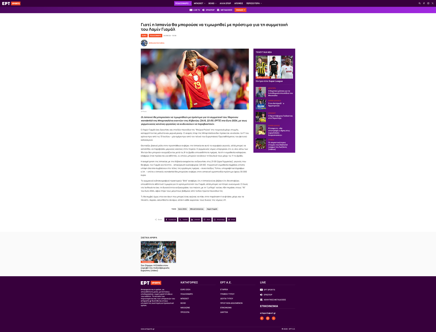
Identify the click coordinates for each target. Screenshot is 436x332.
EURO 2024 (185, 289)
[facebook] (424, 3)
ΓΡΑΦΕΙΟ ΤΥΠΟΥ (227, 294)
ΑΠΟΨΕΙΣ (238, 3)
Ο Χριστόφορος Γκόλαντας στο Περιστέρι (280, 117)
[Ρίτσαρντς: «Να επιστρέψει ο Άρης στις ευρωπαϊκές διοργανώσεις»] (261, 129)
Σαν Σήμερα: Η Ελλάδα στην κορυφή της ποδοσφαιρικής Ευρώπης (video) (155, 268)
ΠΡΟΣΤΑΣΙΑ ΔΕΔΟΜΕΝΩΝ (231, 303)
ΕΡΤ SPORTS (269, 289)
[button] (190, 3)
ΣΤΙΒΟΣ (271, 140)
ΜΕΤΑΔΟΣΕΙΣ (226, 10)
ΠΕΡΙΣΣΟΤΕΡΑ (253, 3)
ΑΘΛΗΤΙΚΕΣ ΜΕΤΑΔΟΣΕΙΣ (275, 299)
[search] (420, 3)
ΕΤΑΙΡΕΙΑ (224, 289)
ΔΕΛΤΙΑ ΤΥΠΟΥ (226, 298)
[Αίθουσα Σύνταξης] (144, 43)
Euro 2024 (182, 209)
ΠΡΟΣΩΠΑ (185, 312)
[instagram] (428, 3)
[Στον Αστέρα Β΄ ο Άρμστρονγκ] (261, 104)
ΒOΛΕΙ (211, 3)
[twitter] (433, 3)
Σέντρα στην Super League (269, 81)
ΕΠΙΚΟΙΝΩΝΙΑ (226, 307)
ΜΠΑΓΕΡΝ (272, 88)
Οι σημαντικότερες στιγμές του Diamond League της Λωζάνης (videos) (277, 146)
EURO (144, 35)
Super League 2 (274, 101)
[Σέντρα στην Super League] (274, 67)
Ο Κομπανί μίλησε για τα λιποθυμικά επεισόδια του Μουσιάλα (280, 93)
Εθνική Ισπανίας (196, 209)
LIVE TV (196, 10)
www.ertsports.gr (148, 329)
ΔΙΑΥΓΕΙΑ (224, 312)
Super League (263, 78)
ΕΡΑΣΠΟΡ (210, 10)
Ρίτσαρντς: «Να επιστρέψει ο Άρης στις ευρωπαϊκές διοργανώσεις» (279, 131)
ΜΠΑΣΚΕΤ (198, 3)
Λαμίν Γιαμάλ (212, 209)
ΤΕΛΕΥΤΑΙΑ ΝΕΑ (264, 52)
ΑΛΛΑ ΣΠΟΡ (225, 3)
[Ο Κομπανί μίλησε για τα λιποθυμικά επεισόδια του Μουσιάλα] (261, 92)
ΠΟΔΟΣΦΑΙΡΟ (182, 3)
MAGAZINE (185, 307)
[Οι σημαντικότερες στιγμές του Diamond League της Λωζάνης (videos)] (261, 144)
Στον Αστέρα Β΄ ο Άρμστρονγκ (276, 104)
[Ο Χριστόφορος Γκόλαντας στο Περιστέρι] (261, 117)
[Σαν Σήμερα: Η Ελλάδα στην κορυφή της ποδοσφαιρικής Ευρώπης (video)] (158, 252)
